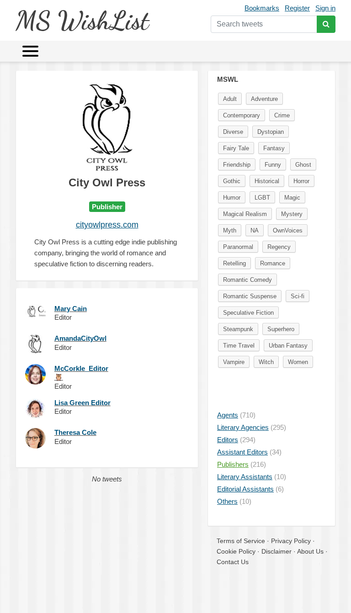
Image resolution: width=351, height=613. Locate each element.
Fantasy (274, 148)
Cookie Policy (236, 551)
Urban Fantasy (288, 345)
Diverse (233, 131)
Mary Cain (70, 308)
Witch (266, 362)
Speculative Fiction (248, 312)
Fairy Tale (236, 148)
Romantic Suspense (250, 296)
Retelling (234, 263)
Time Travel (239, 345)
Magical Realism (245, 214)
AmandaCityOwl (80, 338)
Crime (282, 115)
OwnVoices (288, 230)
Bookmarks (262, 8)
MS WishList (82, 20)
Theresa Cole (75, 432)
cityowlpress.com (107, 224)
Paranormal (238, 246)
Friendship (236, 164)
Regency (279, 246)
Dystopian (270, 131)
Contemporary (241, 115)
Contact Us (233, 561)
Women (298, 362)
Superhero (280, 329)
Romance (272, 263)
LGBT (262, 197)
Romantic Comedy (247, 279)
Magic (292, 197)
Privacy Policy (291, 540)
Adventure (264, 98)
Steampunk (238, 329)
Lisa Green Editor (82, 403)
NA (254, 230)
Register (297, 8)
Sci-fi (297, 296)
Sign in (325, 8)
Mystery (292, 214)
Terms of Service (241, 540)
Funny (273, 164)
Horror (301, 181)
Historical (267, 181)
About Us (310, 551)
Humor (231, 197)
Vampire (234, 362)
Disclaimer (276, 551)
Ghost (303, 164)
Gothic (231, 181)
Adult (230, 98)
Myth (229, 230)
